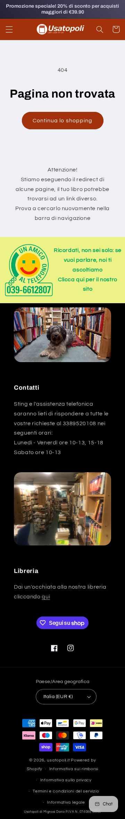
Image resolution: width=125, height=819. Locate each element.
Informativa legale (66, 802)
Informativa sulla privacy (66, 780)
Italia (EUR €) (58, 696)
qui (46, 596)
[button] (9, 29)
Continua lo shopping (62, 120)
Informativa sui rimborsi (74, 769)
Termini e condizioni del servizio (66, 791)
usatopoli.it (58, 760)
